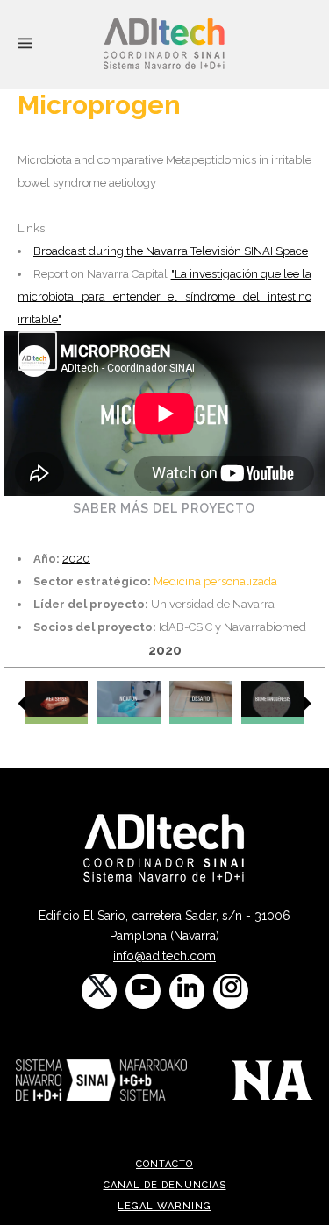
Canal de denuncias (165, 1185)
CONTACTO (164, 1164)
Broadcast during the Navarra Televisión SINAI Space (170, 251)
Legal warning (164, 1206)
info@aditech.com (164, 956)
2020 (76, 558)
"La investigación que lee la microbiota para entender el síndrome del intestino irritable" (164, 296)
